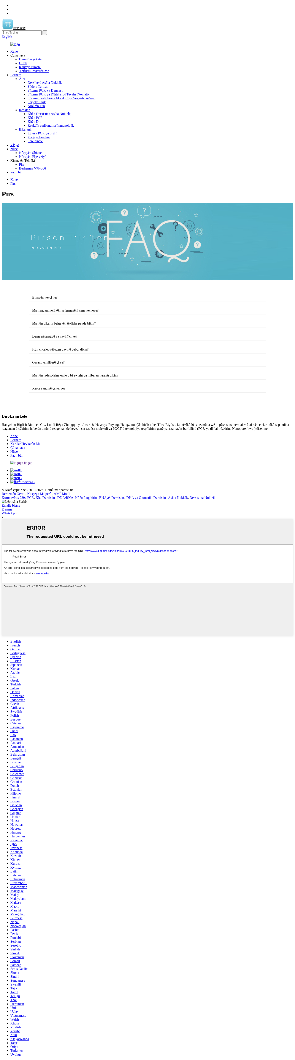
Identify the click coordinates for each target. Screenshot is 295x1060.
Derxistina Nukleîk (203, 497)
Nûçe (14, 149)
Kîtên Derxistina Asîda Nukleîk (49, 114)
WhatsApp (9, 513)
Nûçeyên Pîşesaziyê (32, 156)
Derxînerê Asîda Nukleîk (45, 82)
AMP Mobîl (62, 494)
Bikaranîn (25, 129)
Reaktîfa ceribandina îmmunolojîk (51, 125)
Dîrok (23, 63)
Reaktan (24, 110)
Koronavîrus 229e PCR (18, 497)
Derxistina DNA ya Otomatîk (131, 497)
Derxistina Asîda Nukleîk (170, 497)
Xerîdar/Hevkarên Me (34, 71)
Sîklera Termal (38, 86)
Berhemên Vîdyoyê (32, 168)
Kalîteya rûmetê (30, 67)
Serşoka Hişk (37, 102)
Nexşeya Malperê (39, 494)
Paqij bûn (16, 172)
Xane (14, 51)
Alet (22, 79)
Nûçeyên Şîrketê (30, 153)
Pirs (21, 164)
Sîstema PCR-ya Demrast (45, 90)
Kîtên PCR (35, 118)
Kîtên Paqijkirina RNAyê (92, 497)
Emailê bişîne (11, 505)
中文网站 (19, 28)
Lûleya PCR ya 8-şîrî (42, 133)
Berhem (15, 75)
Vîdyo (14, 145)
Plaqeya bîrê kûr (39, 137)
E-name (7, 509)
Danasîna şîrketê (30, 59)
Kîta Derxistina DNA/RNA (54, 497)
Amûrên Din (36, 106)
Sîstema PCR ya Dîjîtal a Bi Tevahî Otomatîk (58, 94)
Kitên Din (34, 121)
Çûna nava (17, 447)
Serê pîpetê (35, 141)
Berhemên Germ (13, 494)
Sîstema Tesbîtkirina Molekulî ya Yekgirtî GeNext (61, 98)
